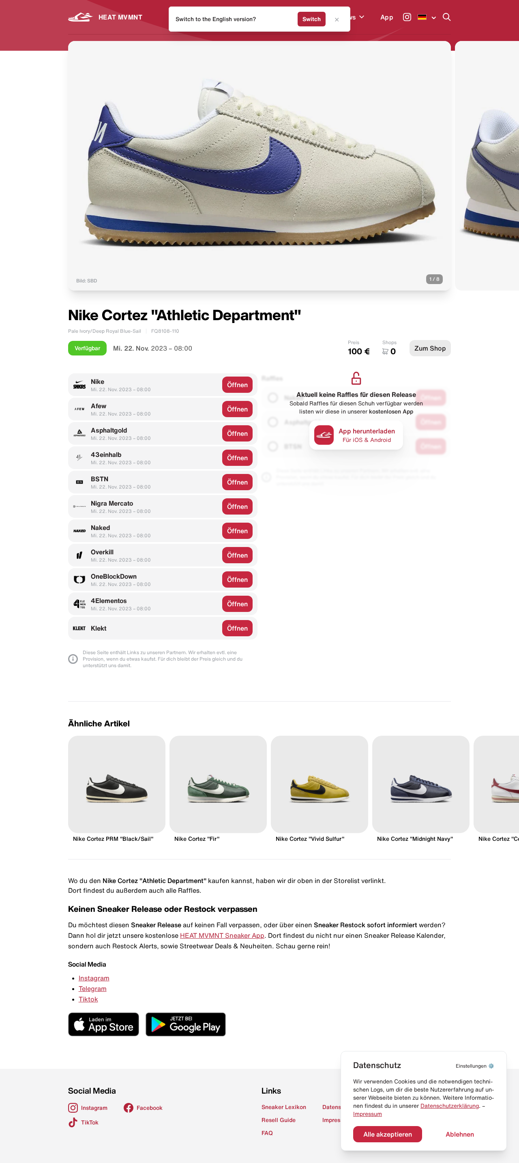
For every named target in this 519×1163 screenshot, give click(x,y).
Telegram (93, 988)
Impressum (367, 1114)
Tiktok (88, 999)
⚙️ (475, 1065)
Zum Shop (430, 348)
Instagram (94, 978)
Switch (311, 19)
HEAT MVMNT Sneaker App (222, 935)
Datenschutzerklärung (449, 1106)
